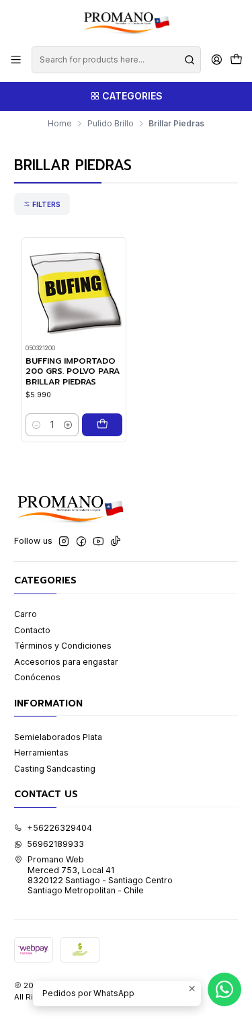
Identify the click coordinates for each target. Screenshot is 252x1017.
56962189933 (55, 844)
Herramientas (41, 752)
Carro (25, 614)
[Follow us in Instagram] (64, 542)
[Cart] (236, 60)
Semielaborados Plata (58, 737)
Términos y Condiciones (63, 646)
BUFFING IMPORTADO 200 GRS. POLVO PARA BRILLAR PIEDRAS (73, 372)
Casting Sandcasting (54, 769)
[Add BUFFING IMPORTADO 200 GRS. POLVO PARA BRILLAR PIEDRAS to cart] (102, 424)
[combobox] (116, 59)
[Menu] (16, 60)
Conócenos (37, 677)
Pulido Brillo (110, 124)
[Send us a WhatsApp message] (224, 989)
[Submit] (189, 59)
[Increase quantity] (68, 425)
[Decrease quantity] (36, 425)
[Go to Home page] (125, 22)
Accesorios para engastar (66, 662)
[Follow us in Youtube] (98, 542)
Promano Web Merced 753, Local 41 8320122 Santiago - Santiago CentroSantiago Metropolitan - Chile (100, 874)
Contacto (32, 630)
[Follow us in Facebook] (81, 542)
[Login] (216, 60)
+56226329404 (59, 828)
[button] (42, 203)
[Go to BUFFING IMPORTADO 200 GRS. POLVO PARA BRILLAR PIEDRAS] (74, 290)
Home (60, 124)
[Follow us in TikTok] (116, 542)
